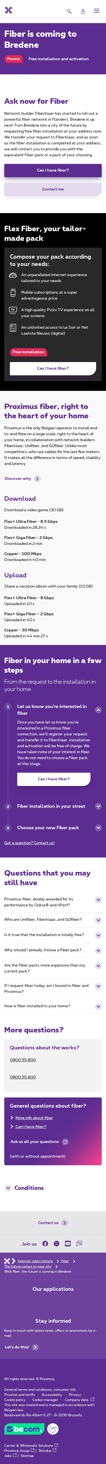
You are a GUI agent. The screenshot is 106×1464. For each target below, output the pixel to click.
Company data (77, 1400)
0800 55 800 (23, 1060)
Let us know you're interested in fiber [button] (52, 710)
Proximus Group (16, 1450)
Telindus (44, 1450)
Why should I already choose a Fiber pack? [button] (42, 950)
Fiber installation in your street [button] (51, 806)
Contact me (53, 189)
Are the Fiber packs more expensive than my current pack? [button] (44, 968)
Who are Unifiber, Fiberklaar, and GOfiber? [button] (43, 920)
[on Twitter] (56, 1243)
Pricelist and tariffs (19, 1394)
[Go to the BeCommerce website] (31, 1430)
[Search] (69, 11)
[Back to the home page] (8, 10)
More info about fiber (34, 1118)
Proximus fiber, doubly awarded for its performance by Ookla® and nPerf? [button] (38, 902)
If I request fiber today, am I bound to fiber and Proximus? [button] (46, 989)
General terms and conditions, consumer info (40, 1389)
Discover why (18, 479)
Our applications (53, 1289)
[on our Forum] (79, 1243)
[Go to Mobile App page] (37, 1301)
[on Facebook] (46, 1243)
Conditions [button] (29, 1188)
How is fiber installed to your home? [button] (37, 1006)
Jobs (8, 1455)
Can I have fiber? (53, 170)
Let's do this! (17, 1347)
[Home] (7, 1260)
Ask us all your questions (34, 1144)
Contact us (48, 1223)
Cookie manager (45, 1400)
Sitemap (27, 1455)
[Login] (83, 11)
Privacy (75, 1394)
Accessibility (52, 1394)
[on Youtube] (67, 1243)
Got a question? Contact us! (29, 843)
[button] (97, 11)
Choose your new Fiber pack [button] (48, 828)
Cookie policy (14, 1400)
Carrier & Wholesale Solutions (28, 1445)
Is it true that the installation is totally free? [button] (44, 935)
